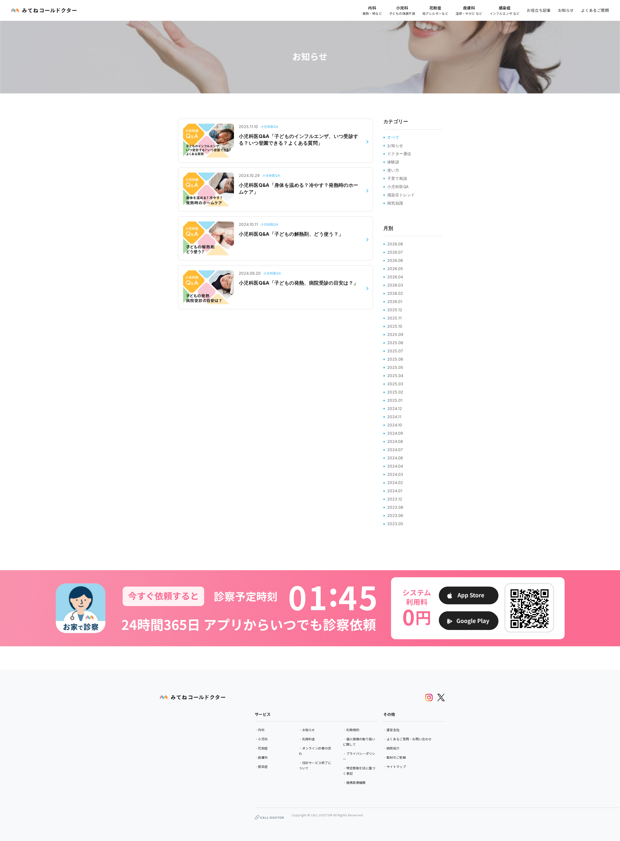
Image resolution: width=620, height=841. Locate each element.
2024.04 (395, 466)
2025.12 (395, 309)
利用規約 (352, 729)
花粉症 (263, 748)
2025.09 (395, 334)
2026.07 (395, 252)
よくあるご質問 (595, 10)
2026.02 (395, 293)
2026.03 (395, 285)
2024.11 (394, 416)
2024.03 (395, 474)
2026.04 (395, 276)
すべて (393, 137)
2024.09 (395, 433)
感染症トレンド (401, 194)
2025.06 (395, 359)
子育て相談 (397, 178)
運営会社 (393, 729)
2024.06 (395, 457)
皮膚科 (263, 757)
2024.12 (394, 408)
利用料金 (308, 739)
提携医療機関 (356, 782)
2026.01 (395, 301)
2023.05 (395, 523)
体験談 (393, 161)
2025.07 (395, 351)
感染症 (263, 766)
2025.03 (395, 383)
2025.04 (395, 375)
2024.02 (395, 482)
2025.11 (394, 318)
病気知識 (395, 203)
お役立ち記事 (538, 10)
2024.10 (394, 425)
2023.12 (395, 499)
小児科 (263, 739)
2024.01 (395, 490)
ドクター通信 (399, 153)
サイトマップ (396, 766)
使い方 (393, 170)
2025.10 (395, 326)
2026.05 (395, 268)
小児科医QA (398, 186)
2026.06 (395, 260)
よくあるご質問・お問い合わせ (409, 739)
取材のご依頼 (396, 757)
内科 (261, 729)
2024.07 (395, 449)
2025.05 (395, 367)
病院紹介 (393, 748)
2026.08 (395, 244)
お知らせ (566, 10)
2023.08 (395, 507)
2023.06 (395, 515)
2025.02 (395, 392)
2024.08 (395, 441)
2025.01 (395, 400)
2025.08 (395, 342)
